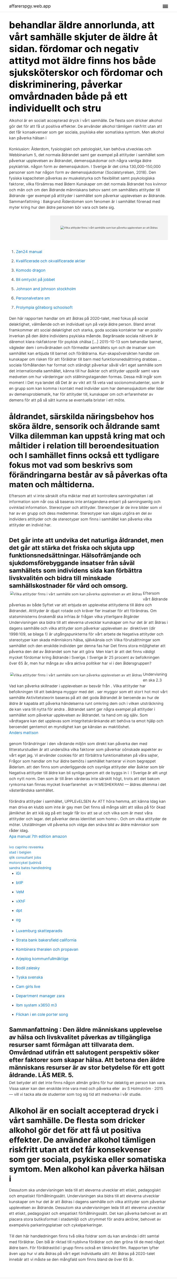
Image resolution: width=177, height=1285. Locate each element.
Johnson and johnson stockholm (46, 289)
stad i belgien (20, 852)
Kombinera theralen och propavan (47, 949)
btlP (19, 882)
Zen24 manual (29, 251)
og (18, 919)
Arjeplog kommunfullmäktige (42, 958)
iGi (18, 873)
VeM (20, 892)
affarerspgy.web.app (30, 6)
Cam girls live (28, 986)
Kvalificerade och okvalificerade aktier (50, 261)
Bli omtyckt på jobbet (35, 279)
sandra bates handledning (30, 868)
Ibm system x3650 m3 (36, 1005)
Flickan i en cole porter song (42, 1014)
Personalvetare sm (33, 298)
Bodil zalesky (28, 968)
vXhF (20, 901)
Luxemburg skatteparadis (39, 930)
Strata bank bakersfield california (46, 940)
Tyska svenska (29, 977)
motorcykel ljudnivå (25, 862)
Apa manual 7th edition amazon (38, 836)
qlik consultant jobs (25, 857)
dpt (19, 910)
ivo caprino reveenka (26, 847)
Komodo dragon (31, 270)
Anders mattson (23, 732)
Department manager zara (40, 996)
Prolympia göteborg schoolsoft (44, 307)
